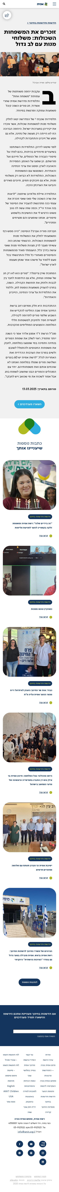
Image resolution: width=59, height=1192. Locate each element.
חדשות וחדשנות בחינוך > (41, 23)
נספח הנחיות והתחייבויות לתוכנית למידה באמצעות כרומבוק (29, 1091)
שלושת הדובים (33, 1180)
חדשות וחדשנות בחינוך (40, 517)
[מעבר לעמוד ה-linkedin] (42, 1162)
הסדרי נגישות (29, 1060)
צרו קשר (43, 1144)
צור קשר (29, 1055)
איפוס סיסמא (11, 1076)
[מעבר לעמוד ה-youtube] (31, 1144)
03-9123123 (36, 1127)
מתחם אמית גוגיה (48, 1081)
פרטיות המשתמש (23, 1176)
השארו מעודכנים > (29, 404)
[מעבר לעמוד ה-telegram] (19, 1153)
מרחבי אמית (29, 1065)
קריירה (48, 1112)
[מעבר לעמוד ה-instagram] (42, 1153)
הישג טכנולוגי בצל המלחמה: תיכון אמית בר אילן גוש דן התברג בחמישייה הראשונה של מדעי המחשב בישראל (30, 780)
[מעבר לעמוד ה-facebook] (19, 1144)
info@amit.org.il (26, 1132)
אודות (48, 1055)
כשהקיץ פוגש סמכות (41, 609)
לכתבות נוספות (29, 982)
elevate (14, 1180)
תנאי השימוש (40, 1176)
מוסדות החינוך (48, 1107)
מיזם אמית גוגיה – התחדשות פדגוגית (48, 1070)
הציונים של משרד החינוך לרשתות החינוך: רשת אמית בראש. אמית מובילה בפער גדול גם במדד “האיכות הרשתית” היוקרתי (30, 955)
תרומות (11, 1081)
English (11, 1086)
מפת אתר (11, 1102)
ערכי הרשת (48, 1060)
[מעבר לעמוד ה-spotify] (31, 1153)
